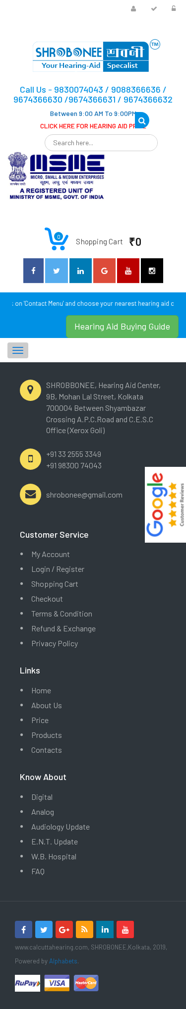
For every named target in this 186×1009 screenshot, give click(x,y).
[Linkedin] (105, 929)
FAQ (38, 871)
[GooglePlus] (64, 929)
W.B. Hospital (53, 856)
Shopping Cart (54, 583)
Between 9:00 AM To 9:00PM (93, 113)
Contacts (46, 749)
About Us (46, 705)
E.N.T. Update (54, 841)
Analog (42, 811)
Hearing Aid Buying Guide (122, 326)
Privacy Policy (54, 643)
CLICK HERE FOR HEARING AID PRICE (93, 125)
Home (41, 690)
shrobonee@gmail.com (84, 494)
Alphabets (63, 961)
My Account (50, 554)
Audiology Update (60, 826)
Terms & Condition (61, 613)
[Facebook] (23, 929)
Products (46, 734)
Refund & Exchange (63, 628)
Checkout (47, 598)
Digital (42, 796)
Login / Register (57, 568)
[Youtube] (125, 929)
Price (40, 720)
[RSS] (84, 929)
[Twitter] (44, 929)
